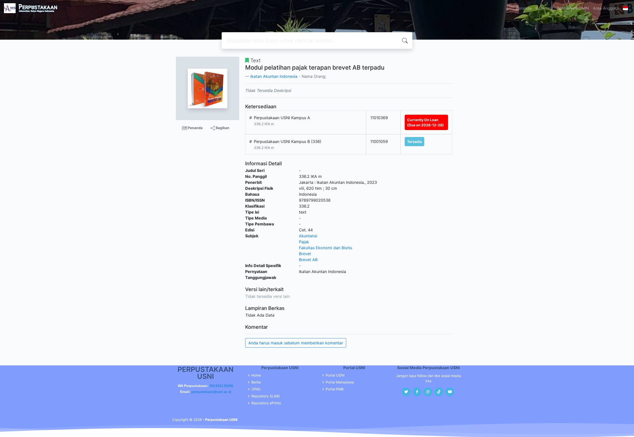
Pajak (304, 241)
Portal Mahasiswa (340, 382)
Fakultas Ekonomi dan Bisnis (325, 247)
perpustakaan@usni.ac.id (211, 392)
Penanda (195, 128)
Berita (256, 382)
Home (256, 375)
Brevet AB (308, 259)
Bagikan (222, 128)
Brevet (305, 253)
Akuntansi (308, 235)
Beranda (523, 8)
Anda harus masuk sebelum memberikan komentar (295, 342)
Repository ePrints (266, 403)
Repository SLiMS (265, 396)
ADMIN (582, 8)
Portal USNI (335, 375)
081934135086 (221, 386)
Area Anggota (606, 8)
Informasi (544, 8)
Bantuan (564, 8)
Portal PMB (334, 389)
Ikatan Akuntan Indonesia (273, 76)
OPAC (256, 389)
